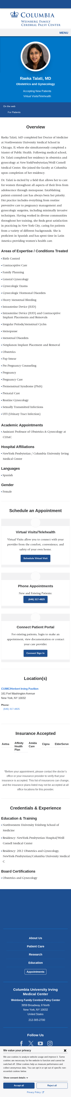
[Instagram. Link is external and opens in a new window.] (50, 1043)
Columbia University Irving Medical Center (35, 4)
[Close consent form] (65, 1050)
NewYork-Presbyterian (35, 908)
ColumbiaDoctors (35, 919)
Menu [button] (63, 32)
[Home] (35, 18)
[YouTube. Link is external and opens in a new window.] (40, 1043)
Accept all (19, 1085)
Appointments (35, 971)
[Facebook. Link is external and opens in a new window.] (21, 1043)
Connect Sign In (35, 653)
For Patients (14, 112)
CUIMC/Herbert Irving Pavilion (19, 688)
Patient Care (35, 946)
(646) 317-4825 (36, 599)
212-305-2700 (37, 1020)
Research (35, 954)
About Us (35, 938)
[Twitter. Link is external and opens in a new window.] (31, 1043)
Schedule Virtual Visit (35, 558)
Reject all (52, 1085)
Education (35, 962)
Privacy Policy (34, 1092)
